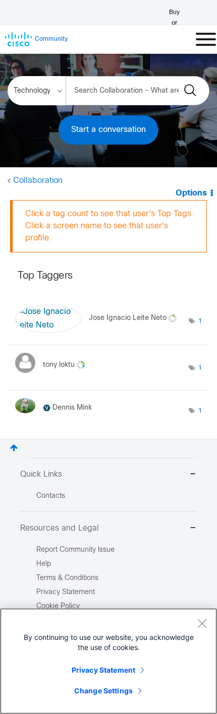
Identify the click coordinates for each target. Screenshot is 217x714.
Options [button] (191, 193)
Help (43, 564)
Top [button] (14, 448)
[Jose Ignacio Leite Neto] (98, 330)
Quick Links (41, 474)
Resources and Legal (59, 528)
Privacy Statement (103, 670)
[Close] (202, 623)
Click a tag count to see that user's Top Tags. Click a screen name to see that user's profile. (109, 226)
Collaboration (38, 180)
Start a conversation (108, 130)
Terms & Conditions (67, 578)
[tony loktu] (53, 375)
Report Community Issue (75, 550)
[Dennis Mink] (57, 416)
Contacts (50, 496)
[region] (108, 661)
